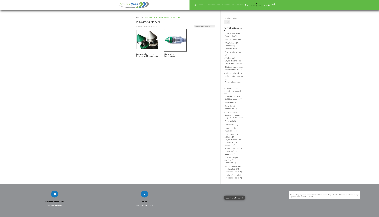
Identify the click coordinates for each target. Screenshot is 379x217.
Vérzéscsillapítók (232, 166)
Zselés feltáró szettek (233, 82)
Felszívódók (230, 36)
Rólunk (200, 5)
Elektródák (229, 121)
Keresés (227, 22)
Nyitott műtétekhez (233, 52)
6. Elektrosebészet (231, 112)
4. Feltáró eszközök (231, 73)
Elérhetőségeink (234, 197)
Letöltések (239, 5)
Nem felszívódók (232, 39)
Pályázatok (226, 5)
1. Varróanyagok (230, 33)
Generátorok (230, 124)
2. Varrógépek (229, 43)
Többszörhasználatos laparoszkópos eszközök (234, 151)
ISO (233, 5)
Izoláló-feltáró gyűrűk (234, 76)
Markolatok (229, 102)
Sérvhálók (229, 163)
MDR (218, 5)
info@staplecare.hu (54, 205)
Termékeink (211, 5)
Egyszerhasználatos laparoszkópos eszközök (233, 142)
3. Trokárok (228, 58)
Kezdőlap (139, 17)
